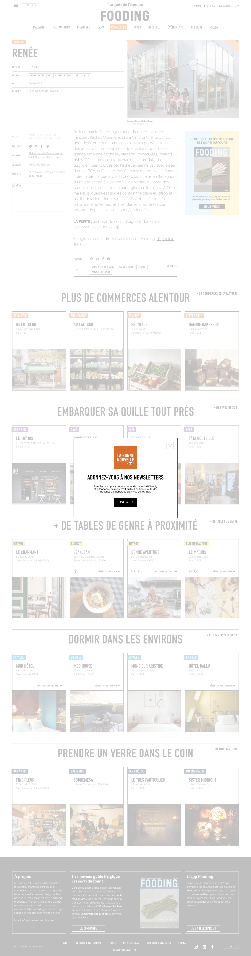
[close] (170, 445)
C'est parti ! (125, 502)
